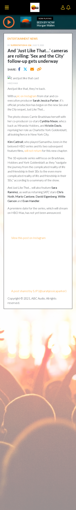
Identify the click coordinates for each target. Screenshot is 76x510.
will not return (33, 150)
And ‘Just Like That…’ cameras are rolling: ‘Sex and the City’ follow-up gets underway (38, 56)
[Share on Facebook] (20, 69)
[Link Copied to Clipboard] (38, 69)
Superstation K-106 (21, 45)
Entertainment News (23, 38)
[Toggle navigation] (7, 7)
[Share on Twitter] (26, 69)
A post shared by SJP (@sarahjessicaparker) (38, 291)
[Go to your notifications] (68, 7)
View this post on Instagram (28, 237)
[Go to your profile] (63, 7)
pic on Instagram (26, 96)
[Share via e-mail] (32, 69)
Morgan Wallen (46, 25)
